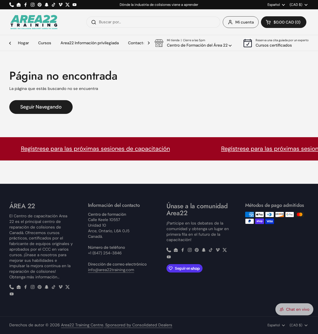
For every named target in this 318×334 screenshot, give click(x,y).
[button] (283, 22)
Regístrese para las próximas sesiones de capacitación (87, 149)
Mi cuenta (244, 22)
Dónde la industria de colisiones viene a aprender (159, 5)
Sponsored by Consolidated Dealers (138, 324)
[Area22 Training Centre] (33, 22)
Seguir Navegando (41, 107)
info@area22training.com (111, 269)
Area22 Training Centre (82, 324)
